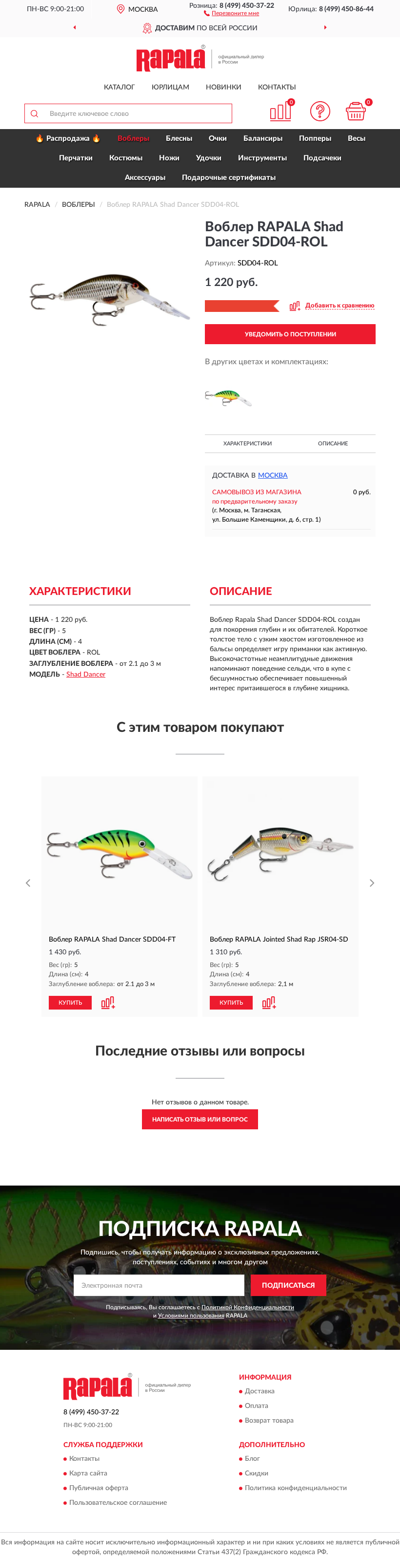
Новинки (223, 87)
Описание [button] (333, 443)
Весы (356, 138)
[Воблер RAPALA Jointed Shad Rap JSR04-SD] (280, 854)
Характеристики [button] (247, 443)
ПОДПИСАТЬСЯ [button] (288, 1285)
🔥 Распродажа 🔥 (68, 138)
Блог (252, 1459)
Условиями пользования (191, 1316)
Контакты (277, 87)
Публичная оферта (98, 1488)
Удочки (208, 158)
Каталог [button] (119, 87)
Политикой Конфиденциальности (247, 1307)
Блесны (179, 138)
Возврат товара (269, 1420)
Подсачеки (322, 158)
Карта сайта (88, 1474)
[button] (231, 13)
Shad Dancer (85, 674)
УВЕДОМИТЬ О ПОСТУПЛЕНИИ (290, 334)
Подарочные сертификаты (229, 177)
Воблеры (133, 138)
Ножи (169, 158)
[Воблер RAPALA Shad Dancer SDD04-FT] (228, 398)
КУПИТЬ (70, 1003)
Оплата (256, 1406)
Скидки (256, 1474)
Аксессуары (145, 177)
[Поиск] (34, 113)
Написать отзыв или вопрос (200, 1119)
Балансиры (262, 138)
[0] (356, 111)
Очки (218, 138)
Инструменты (262, 158)
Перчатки (76, 158)
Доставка (260, 1391)
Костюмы (125, 158)
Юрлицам (170, 87)
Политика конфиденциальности (296, 1488)
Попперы (315, 138)
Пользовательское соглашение (118, 1503)
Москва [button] (273, 475)
